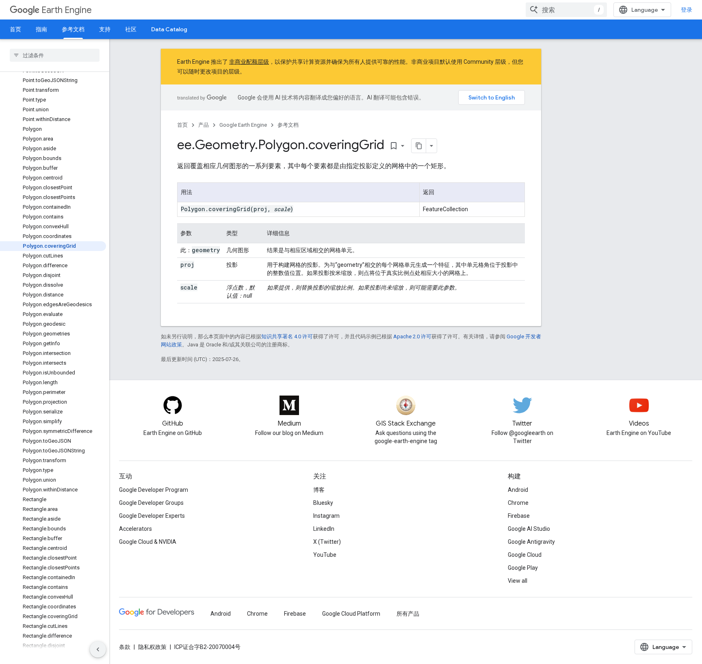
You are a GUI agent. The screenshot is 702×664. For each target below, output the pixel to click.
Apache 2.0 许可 (412, 336)
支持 (104, 29)
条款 (124, 647)
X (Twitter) (327, 542)
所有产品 (407, 613)
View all (517, 580)
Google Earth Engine (243, 125)
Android (518, 490)
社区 (130, 29)
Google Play (523, 568)
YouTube (324, 555)
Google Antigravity (531, 542)
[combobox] (566, 9)
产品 (203, 125)
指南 (41, 29)
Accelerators (135, 529)
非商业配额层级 (249, 61)
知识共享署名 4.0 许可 (287, 336)
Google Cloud (525, 555)
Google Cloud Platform (351, 613)
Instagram (326, 516)
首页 (15, 29)
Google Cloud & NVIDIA (147, 542)
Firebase (519, 516)
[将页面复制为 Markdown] (419, 146)
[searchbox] (55, 55)
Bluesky (323, 503)
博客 (319, 490)
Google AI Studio (529, 529)
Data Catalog (169, 29)
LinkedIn (323, 529)
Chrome (518, 503)
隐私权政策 (152, 647)
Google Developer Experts (152, 516)
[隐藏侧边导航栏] (98, 649)
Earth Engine (66, 9)
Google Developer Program (153, 490)
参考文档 (73, 29)
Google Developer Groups (151, 503)
